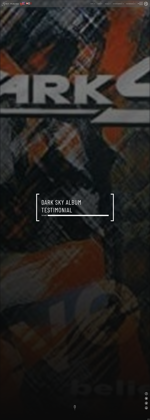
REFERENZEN (130, 3)
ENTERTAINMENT (117, 3)
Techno (44, 215)
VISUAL (107, 3)
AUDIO (99, 3)
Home (92, 3)
